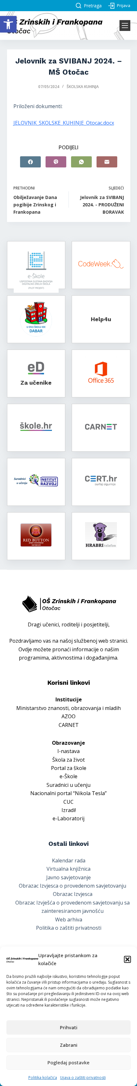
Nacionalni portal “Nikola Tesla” (68, 793)
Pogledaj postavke (68, 1062)
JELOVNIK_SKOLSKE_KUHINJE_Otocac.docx (63, 122)
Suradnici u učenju (68, 784)
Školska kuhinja (83, 86)
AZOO (68, 716)
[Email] (107, 161)
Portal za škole (68, 768)
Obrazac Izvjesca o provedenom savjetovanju (72, 885)
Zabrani (68, 1045)
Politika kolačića (42, 1077)
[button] (8, 24)
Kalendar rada (68, 860)
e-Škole (68, 776)
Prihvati (68, 1027)
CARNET (69, 724)
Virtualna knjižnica (68, 868)
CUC (68, 801)
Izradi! (68, 810)
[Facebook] (30, 161)
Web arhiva (68, 919)
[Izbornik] (124, 25)
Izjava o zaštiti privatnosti (83, 1077)
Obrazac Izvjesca (72, 894)
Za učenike (36, 382)
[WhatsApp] (81, 161)
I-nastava (68, 751)
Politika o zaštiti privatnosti (68, 927)
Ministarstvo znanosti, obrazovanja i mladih (68, 708)
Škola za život (68, 759)
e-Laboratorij (68, 818)
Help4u (101, 319)
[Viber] (56, 161)
